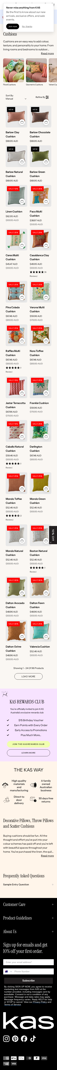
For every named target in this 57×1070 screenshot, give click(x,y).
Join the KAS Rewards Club (29, 744)
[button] (40, 274)
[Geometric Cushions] (36, 70)
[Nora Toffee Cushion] (40, 335)
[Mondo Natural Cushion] (16, 535)
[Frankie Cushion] (40, 387)
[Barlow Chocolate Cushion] (40, 116)
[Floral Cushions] (13, 70)
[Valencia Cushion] (40, 631)
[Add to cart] (22, 122)
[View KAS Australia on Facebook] (24, 1038)
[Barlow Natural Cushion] (16, 156)
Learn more (29, 753)
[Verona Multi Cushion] (40, 292)
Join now (12, 26)
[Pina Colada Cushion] (16, 292)
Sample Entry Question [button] (16, 884)
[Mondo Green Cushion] (40, 483)
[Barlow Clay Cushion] (16, 116)
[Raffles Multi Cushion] (16, 335)
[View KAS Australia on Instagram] (6, 1038)
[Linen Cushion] (16, 196)
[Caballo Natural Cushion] (16, 431)
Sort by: (10, 97)
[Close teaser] (50, 542)
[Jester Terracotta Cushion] (16, 387)
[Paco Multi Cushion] (40, 196)
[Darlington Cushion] (40, 431)
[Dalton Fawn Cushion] (40, 587)
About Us (9, 932)
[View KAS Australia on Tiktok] (33, 1038)
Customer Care (14, 904)
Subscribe (28, 980)
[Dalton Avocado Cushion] (16, 587)
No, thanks (27, 26)
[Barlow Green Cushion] (40, 156)
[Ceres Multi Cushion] (16, 239)
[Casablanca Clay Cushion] (40, 239)
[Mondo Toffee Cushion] (16, 483)
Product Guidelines (17, 918)
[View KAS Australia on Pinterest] (15, 1038)
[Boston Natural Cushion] (40, 535)
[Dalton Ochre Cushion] (16, 631)
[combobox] (8, 971)
